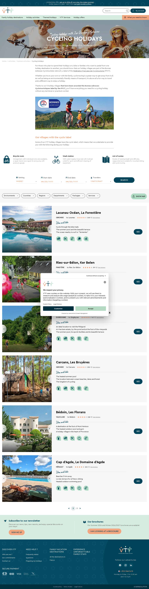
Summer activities (23, 61)
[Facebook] (120, 565)
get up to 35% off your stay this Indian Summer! (77, 2)
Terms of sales (68, 587)
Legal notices (78, 587)
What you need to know (137, 17)
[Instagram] (125, 565)
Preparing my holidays (34, 561)
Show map (140, 196)
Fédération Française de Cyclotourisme (88, 71)
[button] (4, 229)
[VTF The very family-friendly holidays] (11, 10)
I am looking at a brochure (104, 531)
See (138, 231)
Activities (11, 61)
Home (4, 61)
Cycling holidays (38, 61)
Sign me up (16, 532)
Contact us (6, 561)
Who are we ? (7, 554)
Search (124, 180)
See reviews (96, 217)
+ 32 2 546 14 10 (126, 571)
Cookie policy (57, 587)
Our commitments (8, 558)
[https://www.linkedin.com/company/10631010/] (131, 565)
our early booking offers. (83, 4)
